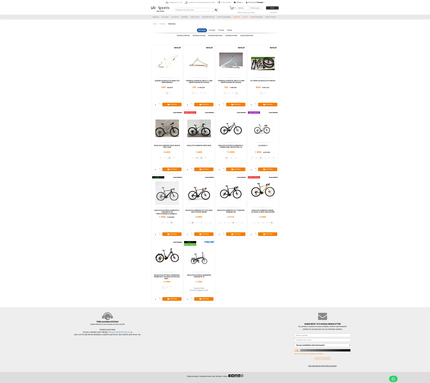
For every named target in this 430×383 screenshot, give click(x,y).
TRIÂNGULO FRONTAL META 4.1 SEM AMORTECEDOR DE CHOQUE (199, 81)
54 (173, 158)
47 (252, 158)
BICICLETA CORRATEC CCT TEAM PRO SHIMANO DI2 (231, 211)
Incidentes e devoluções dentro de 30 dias (201, 2)
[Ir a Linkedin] (239, 376)
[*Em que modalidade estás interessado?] (322, 345)
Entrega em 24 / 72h (175, 2)
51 (167, 223)
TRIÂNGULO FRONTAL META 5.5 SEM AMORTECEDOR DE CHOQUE (231, 81)
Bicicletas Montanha (215, 35)
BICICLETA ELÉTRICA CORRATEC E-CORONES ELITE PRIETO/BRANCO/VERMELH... (167, 212)
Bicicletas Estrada (199, 35)
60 (210, 223)
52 (235, 158)
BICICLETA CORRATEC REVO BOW (199, 145)
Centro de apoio (226, 2)
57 (205, 223)
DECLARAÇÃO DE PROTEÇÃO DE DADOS (322, 366)
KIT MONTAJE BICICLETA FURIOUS (262, 81)
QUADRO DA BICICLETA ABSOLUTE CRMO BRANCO (167, 81)
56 (269, 158)
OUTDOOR (174, 17)
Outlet (229, 30)
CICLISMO (165, 17)
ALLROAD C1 (263, 145)
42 (226, 158)
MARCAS (156, 17)
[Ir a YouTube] (235, 376)
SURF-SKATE (195, 17)
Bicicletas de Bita (231, 35)
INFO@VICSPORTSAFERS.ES (119, 332)
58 (274, 158)
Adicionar (173, 104)
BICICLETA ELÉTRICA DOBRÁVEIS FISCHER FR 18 (199, 276)
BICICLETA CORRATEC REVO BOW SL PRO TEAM (167, 146)
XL (205, 93)
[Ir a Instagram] (242, 376)
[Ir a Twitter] (232, 376)
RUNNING (184, 17)
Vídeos (225, 376)
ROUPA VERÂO (270, 17)
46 (163, 223)
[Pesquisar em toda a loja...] (216, 10)
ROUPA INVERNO (257, 17)
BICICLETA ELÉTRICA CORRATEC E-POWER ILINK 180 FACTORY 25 (231, 146)
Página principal (192, 376)
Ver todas (202, 30)
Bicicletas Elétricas (183, 35)
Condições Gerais (205, 376)
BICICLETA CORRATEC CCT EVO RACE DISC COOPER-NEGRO (199, 211)
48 (231, 158)
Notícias (219, 376)
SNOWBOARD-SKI (208, 17)
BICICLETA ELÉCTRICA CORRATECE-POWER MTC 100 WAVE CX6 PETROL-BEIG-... (167, 276)
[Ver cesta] (231, 8)
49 (169, 158)
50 (267, 223)
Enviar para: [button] (255, 2)
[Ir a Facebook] (229, 376)
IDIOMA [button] (239, 2)
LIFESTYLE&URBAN (224, 17)
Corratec (212, 30)
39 (160, 158)
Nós (213, 376)
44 (165, 158)
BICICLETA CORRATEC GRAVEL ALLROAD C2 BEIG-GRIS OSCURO (263, 211)
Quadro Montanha (246, 35)
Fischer (221, 30)
